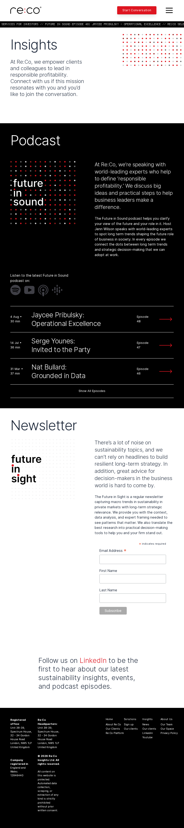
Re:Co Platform (111, 733)
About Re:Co (111, 724)
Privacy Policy (166, 733)
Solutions (130, 719)
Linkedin (147, 733)
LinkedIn (93, 660)
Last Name (108, 590)
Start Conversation (136, 10)
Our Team (166, 724)
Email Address (112, 551)
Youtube (147, 737)
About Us (166, 719)
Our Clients (111, 728)
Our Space (166, 728)
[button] (15, 290)
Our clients (129, 728)
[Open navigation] (169, 10)
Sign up (129, 724)
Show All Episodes (92, 391)
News (145, 724)
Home (109, 719)
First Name (108, 571)
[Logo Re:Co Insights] (26, 10)
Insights (147, 719)
